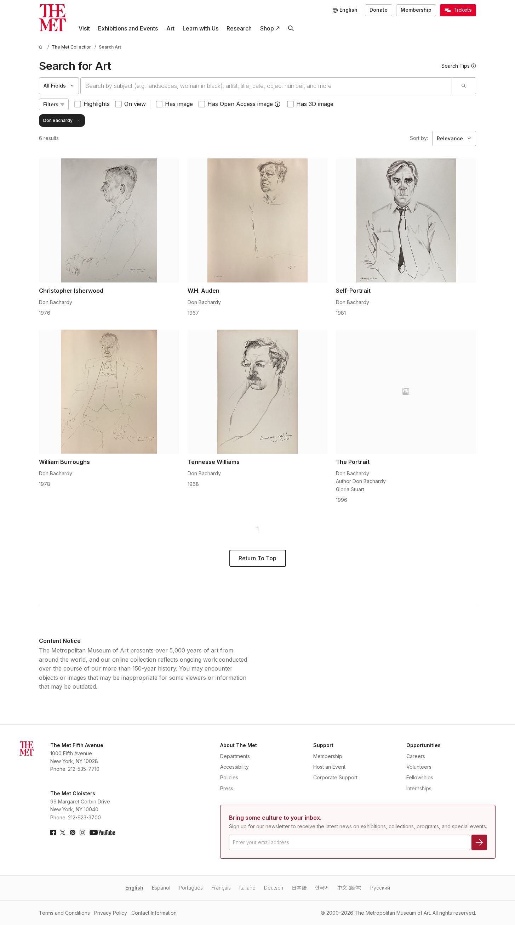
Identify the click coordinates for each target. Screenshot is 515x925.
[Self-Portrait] (406, 220)
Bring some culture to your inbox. (275, 817)
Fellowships (419, 777)
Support (323, 745)
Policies (229, 777)
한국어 (322, 888)
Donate (379, 10)
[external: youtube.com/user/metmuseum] (102, 832)
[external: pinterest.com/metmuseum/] (72, 832)
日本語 (299, 888)
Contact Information (154, 913)
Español (161, 888)
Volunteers (418, 767)
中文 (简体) (349, 888)
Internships (418, 788)
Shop (267, 28)
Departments (235, 756)
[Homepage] (52, 18)
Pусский (380, 888)
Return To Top (257, 558)
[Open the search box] (291, 28)
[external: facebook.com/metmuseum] (53, 832)
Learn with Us (200, 28)
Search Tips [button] (455, 66)
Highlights (97, 103)
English (134, 888)
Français (221, 888)
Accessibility (234, 767)
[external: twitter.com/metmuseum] (62, 832)
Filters (50, 104)
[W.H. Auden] (258, 220)
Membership (416, 10)
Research (239, 28)
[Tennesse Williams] (258, 392)
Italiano (247, 888)
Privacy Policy (110, 913)
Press (226, 788)
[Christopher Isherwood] (109, 220)
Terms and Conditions (64, 913)
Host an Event (329, 767)
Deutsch (273, 888)
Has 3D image (314, 103)
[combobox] (266, 86)
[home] (42, 47)
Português (191, 888)
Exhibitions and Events (128, 28)
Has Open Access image (240, 103)
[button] (277, 104)
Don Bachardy (58, 120)
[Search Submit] (464, 86)
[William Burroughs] (109, 392)
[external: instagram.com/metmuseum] (82, 832)
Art (170, 28)
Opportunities (423, 745)
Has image (179, 103)
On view (135, 103)
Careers (415, 756)
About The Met (238, 745)
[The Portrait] (406, 392)
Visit (84, 28)
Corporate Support (335, 777)
